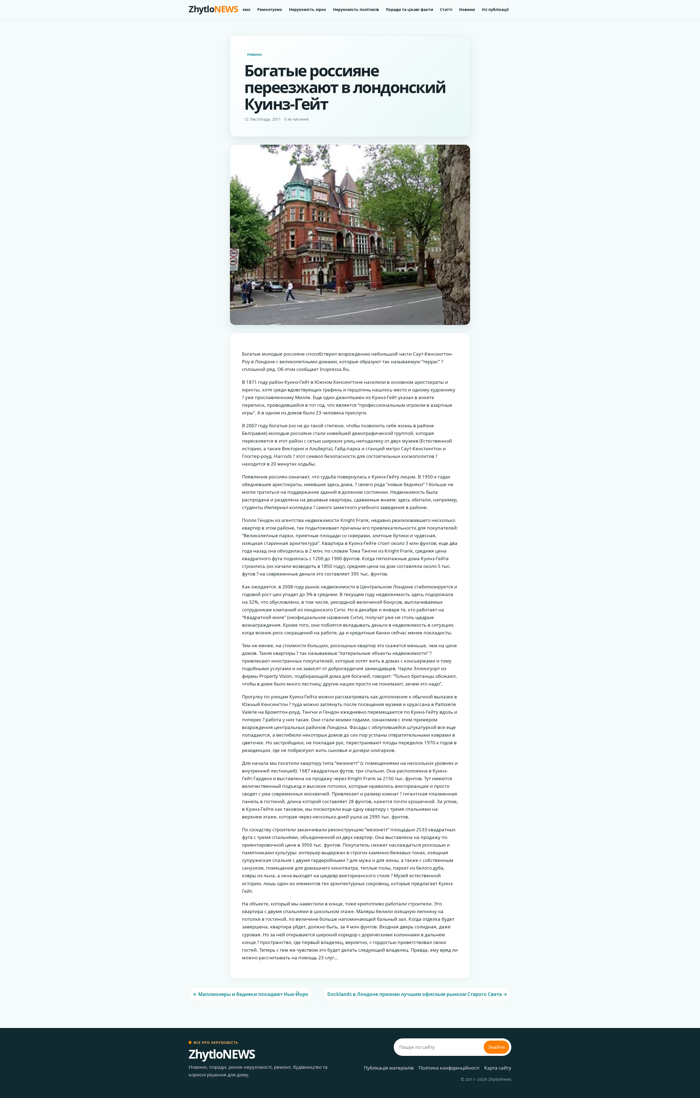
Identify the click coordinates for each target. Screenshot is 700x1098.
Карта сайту (497, 1068)
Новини (467, 9)
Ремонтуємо (269, 9)
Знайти (496, 1047)
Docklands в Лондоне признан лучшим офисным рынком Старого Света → (417, 994)
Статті (446, 9)
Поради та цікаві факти (409, 9)
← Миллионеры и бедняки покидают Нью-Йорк (250, 994)
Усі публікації (495, 9)
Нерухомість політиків (356, 9)
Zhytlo (213, 9)
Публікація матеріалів (389, 1068)
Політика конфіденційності (449, 1068)
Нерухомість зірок (307, 9)
